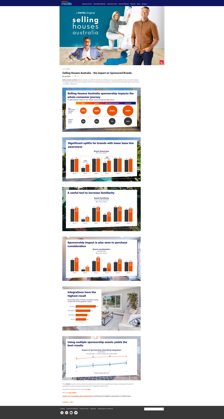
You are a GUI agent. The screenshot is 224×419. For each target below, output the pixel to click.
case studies (72, 393)
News (138, 4)
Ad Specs (144, 4)
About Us (132, 4)
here (89, 389)
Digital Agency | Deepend (105, 408)
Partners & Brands (124, 4)
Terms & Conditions (72, 408)
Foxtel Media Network (99, 4)
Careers (62, 408)
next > (72, 402)
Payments (93, 408)
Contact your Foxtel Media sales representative (77, 396)
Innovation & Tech (112, 4)
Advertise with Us (87, 4)
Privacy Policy (84, 408)
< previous (65, 402)
